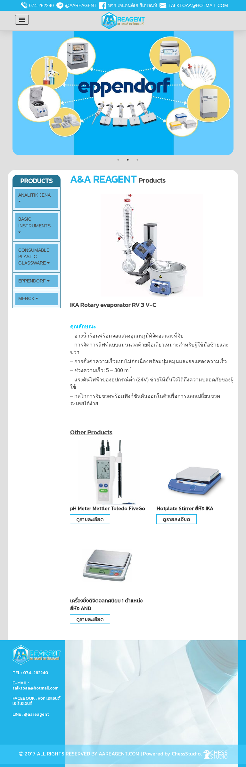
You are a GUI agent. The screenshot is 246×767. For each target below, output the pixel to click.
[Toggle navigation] (22, 20)
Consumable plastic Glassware (33, 257)
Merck (27, 298)
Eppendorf (32, 281)
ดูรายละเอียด (90, 519)
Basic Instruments (34, 222)
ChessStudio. (187, 753)
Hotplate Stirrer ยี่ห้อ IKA (185, 508)
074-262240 (41, 5)
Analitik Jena (34, 195)
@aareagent (81, 5)
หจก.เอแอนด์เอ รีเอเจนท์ (132, 5)
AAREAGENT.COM (119, 753)
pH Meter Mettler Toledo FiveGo (107, 508)
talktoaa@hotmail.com (198, 5)
